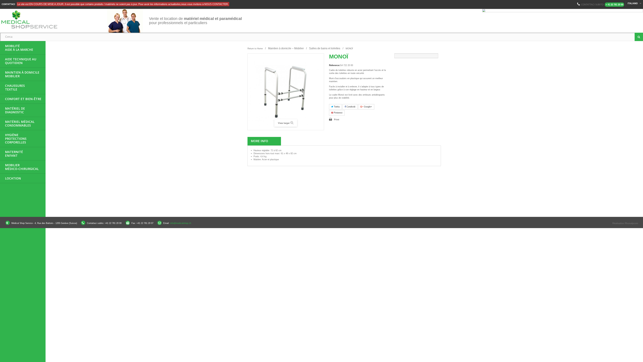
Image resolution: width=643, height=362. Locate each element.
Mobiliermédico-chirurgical (22, 167)
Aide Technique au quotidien (20, 61)
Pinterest (337, 112)
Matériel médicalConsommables (19, 123)
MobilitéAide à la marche (19, 48)
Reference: (334, 65)
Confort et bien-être (23, 99)
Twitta (336, 106)
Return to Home (255, 48)
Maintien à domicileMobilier (22, 74)
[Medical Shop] (53, 19)
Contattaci (8, 4)
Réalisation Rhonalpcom (625, 223)
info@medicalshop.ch (180, 223)
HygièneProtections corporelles (15, 138)
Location (13, 178)
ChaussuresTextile (15, 87)
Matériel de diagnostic (15, 110)
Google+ (367, 106)
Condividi (350, 106)
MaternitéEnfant (14, 154)
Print (336, 119)
